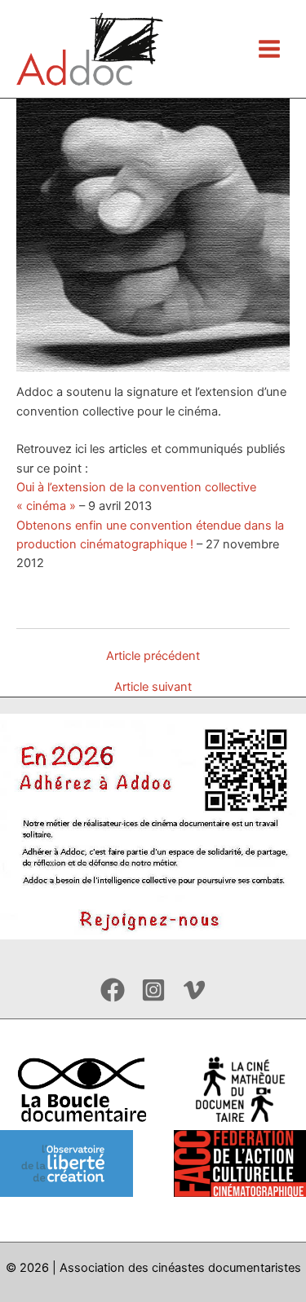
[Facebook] (112, 990)
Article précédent (153, 656)
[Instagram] (153, 990)
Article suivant (153, 687)
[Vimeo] (194, 990)
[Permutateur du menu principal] (269, 49)
